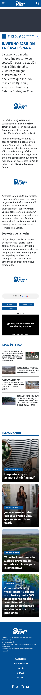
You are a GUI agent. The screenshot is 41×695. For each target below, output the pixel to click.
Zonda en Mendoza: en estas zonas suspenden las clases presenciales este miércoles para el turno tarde (12, 355)
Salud (20, 668)
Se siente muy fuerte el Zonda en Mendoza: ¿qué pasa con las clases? (28, 370)
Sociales (9, 308)
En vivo (20, 677)
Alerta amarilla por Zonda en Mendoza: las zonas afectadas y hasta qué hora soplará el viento (13, 384)
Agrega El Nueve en (28, 37)
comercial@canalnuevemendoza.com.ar (15, 644)
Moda (9, 304)
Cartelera (20, 659)
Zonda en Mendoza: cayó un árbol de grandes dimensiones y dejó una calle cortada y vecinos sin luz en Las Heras (28, 400)
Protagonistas (26, 304)
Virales (20, 673)
